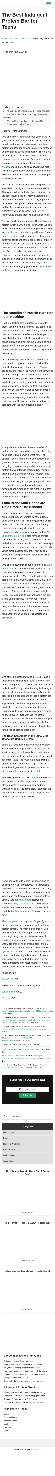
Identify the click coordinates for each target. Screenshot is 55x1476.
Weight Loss (8, 1161)
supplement (46, 266)
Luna (37, 677)
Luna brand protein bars (14, 536)
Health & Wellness (18, 39)
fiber (8, 692)
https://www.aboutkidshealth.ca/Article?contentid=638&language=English (27, 1011)
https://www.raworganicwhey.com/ (13, 1067)
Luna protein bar (15, 921)
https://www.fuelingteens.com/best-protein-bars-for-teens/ (22, 1029)
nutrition (16, 159)
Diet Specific (9, 1133)
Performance (9, 1150)
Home (4, 39)
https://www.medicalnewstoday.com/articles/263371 (20, 1058)
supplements (12, 232)
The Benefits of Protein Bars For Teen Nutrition (28, 111)
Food (5, 1138)
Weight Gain (8, 1155)
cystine (5, 951)
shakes (5, 167)
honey (13, 940)
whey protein (25, 900)
